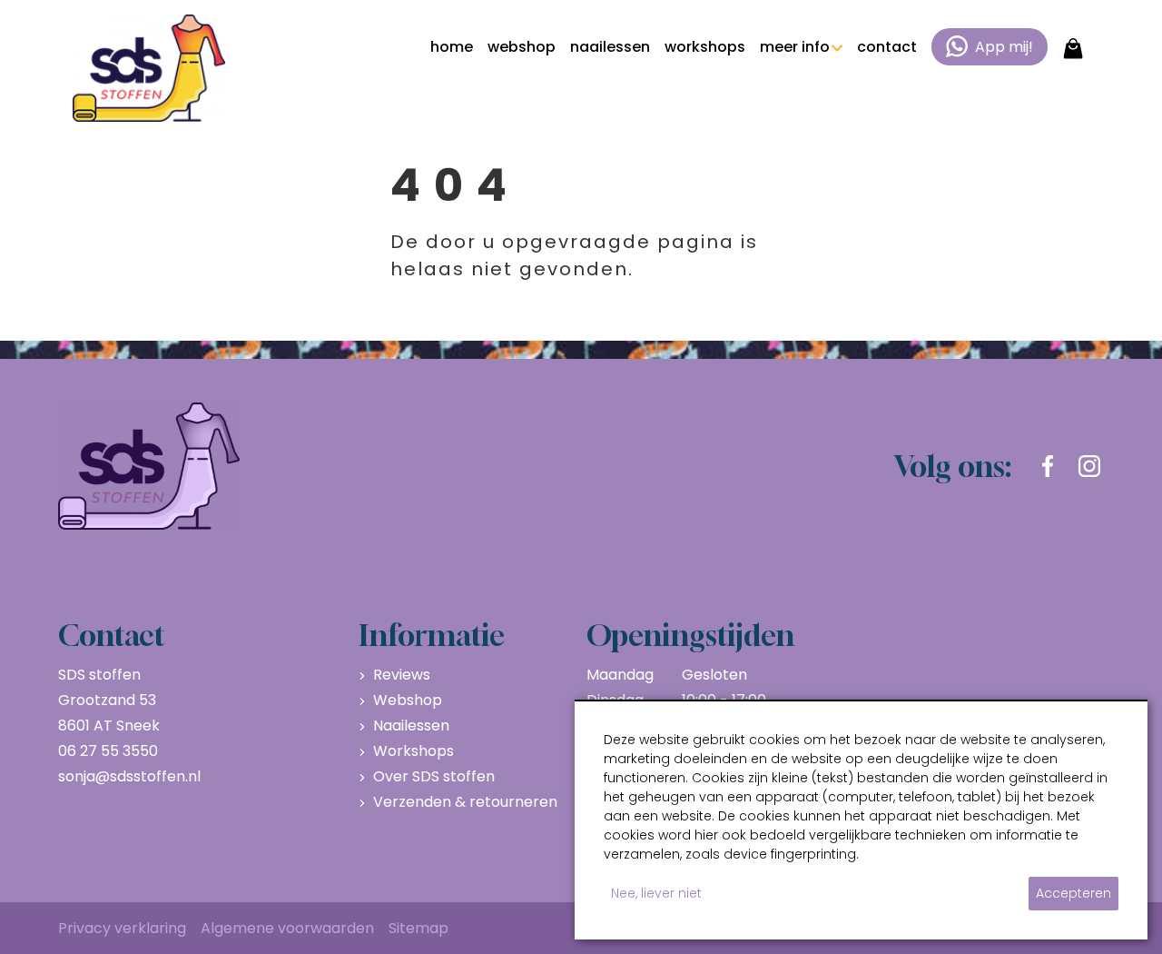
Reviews (401, 674)
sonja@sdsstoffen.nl (129, 776)
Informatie (432, 635)
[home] (149, 68)
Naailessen (411, 725)
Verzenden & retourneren (465, 801)
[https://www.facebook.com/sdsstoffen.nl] (1047, 466)
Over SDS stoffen (434, 776)
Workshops (413, 750)
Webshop (407, 700)
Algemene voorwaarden (287, 928)
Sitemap (418, 928)
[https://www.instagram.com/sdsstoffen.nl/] (1089, 466)
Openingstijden (690, 635)
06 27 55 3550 (108, 750)
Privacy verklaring (122, 928)
